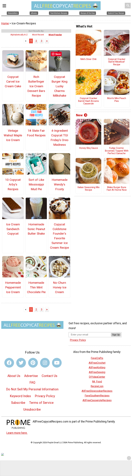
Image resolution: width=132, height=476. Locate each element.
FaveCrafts (97, 358)
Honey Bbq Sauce (88, 148)
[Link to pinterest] (33, 363)
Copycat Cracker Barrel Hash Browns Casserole (88, 101)
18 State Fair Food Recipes (36, 133)
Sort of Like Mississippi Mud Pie (36, 184)
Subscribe (18, 403)
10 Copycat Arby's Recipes (13, 184)
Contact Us (49, 376)
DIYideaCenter (97, 376)
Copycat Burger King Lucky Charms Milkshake (59, 86)
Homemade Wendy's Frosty (59, 184)
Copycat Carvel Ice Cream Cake (13, 81)
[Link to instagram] (45, 363)
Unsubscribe (32, 409)
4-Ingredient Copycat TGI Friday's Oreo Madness (59, 137)
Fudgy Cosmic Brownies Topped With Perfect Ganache (116, 151)
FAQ (32, 382)
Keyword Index (20, 396)
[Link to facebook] (9, 363)
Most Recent (38, 34)
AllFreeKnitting (97, 367)
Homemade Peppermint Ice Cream (13, 287)
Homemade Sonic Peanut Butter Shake (36, 229)
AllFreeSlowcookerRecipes (97, 390)
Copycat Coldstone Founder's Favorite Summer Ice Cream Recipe (59, 235)
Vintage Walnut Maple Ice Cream (13, 135)
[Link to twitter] (21, 363)
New (79, 115)
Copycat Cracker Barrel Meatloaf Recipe (116, 62)
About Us (13, 376)
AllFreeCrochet (97, 362)
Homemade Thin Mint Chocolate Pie (36, 287)
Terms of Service (41, 403)
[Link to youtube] (57, 363)
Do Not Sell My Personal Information (32, 389)
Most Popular (55, 34)
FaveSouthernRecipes (97, 395)
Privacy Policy (45, 396)
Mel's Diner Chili (88, 59)
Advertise (31, 376)
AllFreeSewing (97, 372)
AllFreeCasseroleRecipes (97, 400)
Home (5, 23)
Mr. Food (97, 381)
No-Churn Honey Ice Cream (59, 287)
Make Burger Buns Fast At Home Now (117, 188)
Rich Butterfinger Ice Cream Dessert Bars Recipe (36, 86)
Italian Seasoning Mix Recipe (88, 188)
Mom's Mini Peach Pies (116, 99)
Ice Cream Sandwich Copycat (13, 229)
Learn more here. (17, 432)
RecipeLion (97, 386)
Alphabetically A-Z (19, 34)
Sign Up (116, 334)
